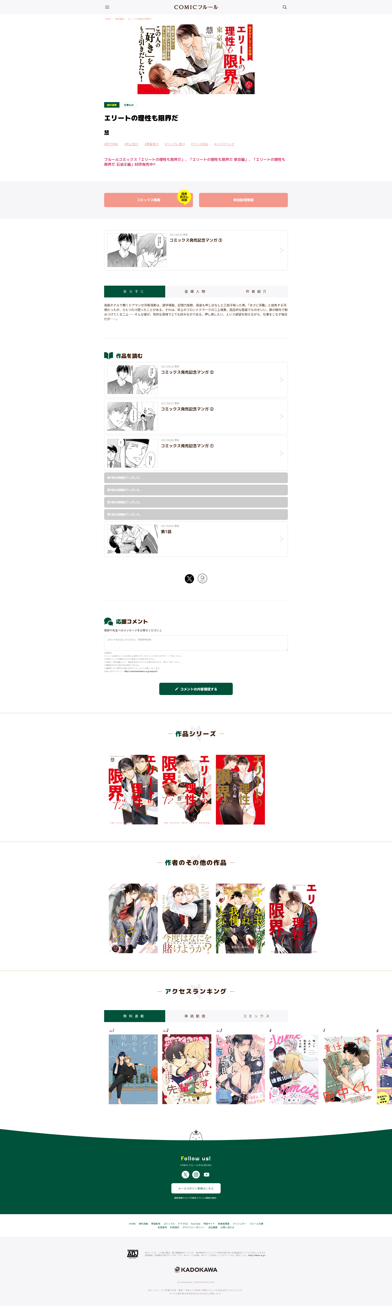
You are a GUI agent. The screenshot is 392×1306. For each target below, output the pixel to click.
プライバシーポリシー (193, 1227)
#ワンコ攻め (199, 144)
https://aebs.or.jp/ (257, 1255)
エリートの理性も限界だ (139, 18)
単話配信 (155, 1223)
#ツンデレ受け (175, 144)
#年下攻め (111, 144)
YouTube (195, 1223)
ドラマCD (183, 1223)
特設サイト (209, 1223)
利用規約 (174, 1227)
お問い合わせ (227, 1227)
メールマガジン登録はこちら (196, 1188)
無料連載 (119, 18)
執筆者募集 (224, 1223)
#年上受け (131, 144)
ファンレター (239, 1223)
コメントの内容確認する (196, 688)
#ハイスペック (224, 144)
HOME (108, 18)
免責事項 (162, 1227)
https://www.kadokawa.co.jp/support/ (141, 671)
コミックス (169, 1223)
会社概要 (212, 1227)
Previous (114, 917)
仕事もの (129, 105)
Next (278, 917)
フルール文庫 (256, 1223)
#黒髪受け (152, 144)
